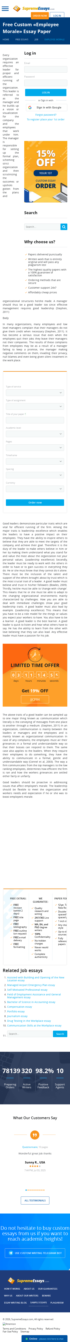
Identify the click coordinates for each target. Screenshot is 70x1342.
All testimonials (35, 1200)
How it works (12, 1288)
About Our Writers (27, 1295)
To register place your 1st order (46, 119)
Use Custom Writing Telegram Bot (38, 1253)
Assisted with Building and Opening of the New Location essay (35, 979)
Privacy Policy (36, 1328)
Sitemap (24, 1331)
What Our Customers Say (35, 1117)
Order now (40, 15)
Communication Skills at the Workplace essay (34, 1025)
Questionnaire (30, 1147)
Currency (10, 482)
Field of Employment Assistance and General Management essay (34, 996)
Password (29, 76)
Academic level (13, 427)
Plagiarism (57, 1302)
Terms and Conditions (14, 1328)
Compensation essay (19, 1006)
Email (27, 63)
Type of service (13, 386)
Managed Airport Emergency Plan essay (31, 985)
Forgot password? (45, 114)
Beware (46, 1295)
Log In (46, 92)
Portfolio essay (16, 1011)
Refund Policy (53, 1328)
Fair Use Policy (10, 1331)
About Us (29, 1288)
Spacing (10, 469)
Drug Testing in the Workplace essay (29, 1020)
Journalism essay (17, 1016)
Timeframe (11, 455)
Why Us (8, 1295)
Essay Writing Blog (15, 1302)
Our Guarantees (47, 1288)
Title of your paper (16, 414)
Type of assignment (15, 400)
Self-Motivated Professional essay (27, 989)
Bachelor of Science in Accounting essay (31, 1002)
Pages (9, 441)
